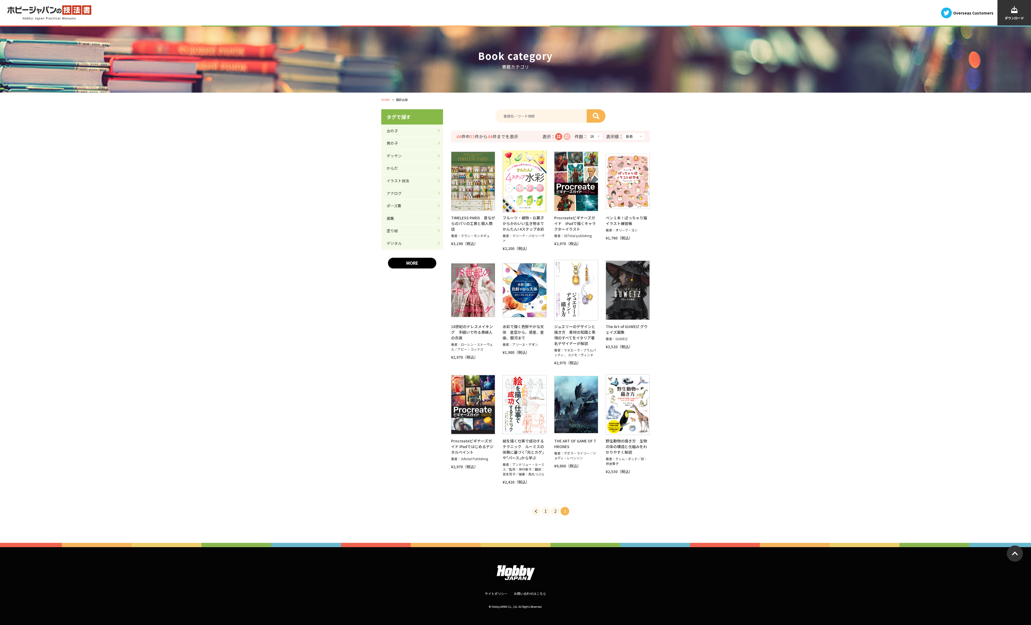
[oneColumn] (567, 136)
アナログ (394, 193)
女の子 (392, 130)
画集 (390, 218)
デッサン (394, 155)
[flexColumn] (558, 136)
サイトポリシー (496, 593)
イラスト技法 (398, 180)
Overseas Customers (973, 12)
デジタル (394, 243)
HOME (385, 99)
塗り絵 (392, 230)
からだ (392, 168)
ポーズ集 (394, 205)
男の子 (392, 143)
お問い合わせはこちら (530, 593)
